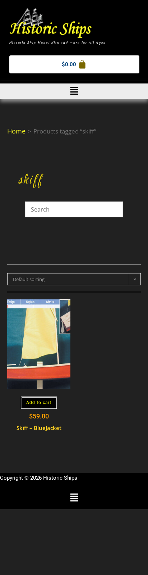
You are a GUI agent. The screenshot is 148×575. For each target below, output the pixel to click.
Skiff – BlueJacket (39, 427)
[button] (74, 91)
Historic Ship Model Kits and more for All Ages (57, 43)
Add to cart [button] (38, 402)
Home (16, 131)
